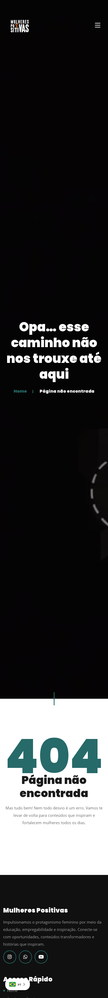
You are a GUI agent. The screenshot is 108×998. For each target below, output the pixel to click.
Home (20, 391)
